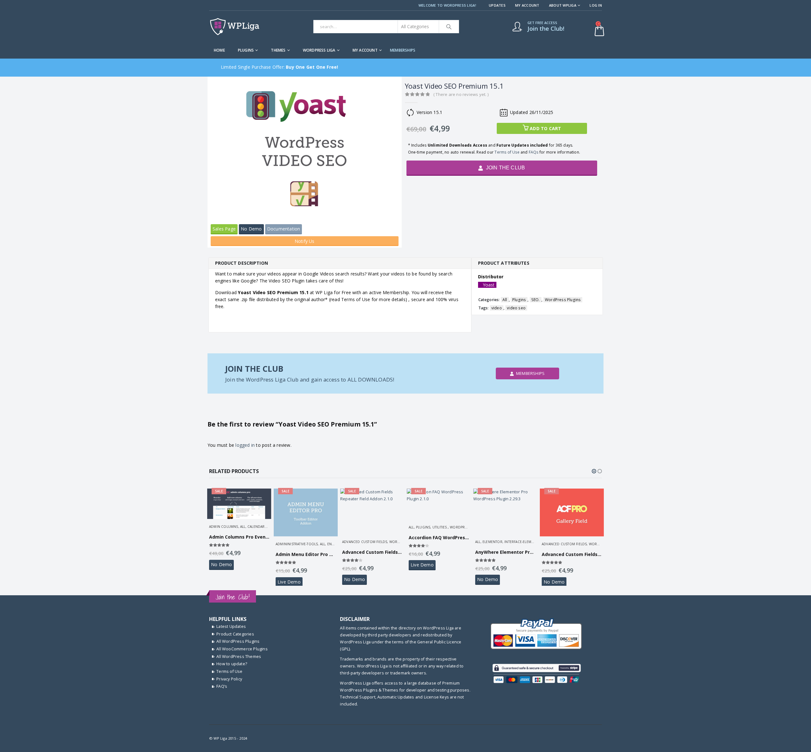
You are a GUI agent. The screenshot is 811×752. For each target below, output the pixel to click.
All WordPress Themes (238, 656)
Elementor (492, 542)
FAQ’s (221, 686)
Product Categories (235, 634)
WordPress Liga (319, 50)
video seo (516, 308)
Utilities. (440, 527)
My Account (527, 5)
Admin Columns (223, 526)
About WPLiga (562, 5)
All (504, 299)
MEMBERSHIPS (402, 50)
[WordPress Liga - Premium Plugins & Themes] (234, 26)
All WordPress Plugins (237, 641)
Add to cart (545, 128)
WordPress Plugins (563, 299)
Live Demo (289, 582)
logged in (245, 445)
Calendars (257, 526)
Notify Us (305, 241)
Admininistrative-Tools (297, 544)
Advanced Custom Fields (364, 542)
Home (219, 50)
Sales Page (224, 229)
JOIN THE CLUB (504, 167)
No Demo (251, 229)
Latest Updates (231, 626)
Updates (497, 5)
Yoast (489, 285)
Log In (596, 5)
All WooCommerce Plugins (242, 649)
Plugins (246, 50)
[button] (594, 471)
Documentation (283, 229)
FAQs (534, 152)
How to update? (231, 664)
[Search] (449, 26)
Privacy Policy (229, 679)
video (496, 308)
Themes (278, 50)
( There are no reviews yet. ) (461, 94)
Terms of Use (507, 152)
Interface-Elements (522, 542)
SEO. (535, 299)
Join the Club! (232, 597)
